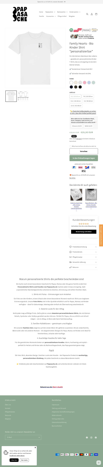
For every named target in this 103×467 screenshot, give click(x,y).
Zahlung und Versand (59, 408)
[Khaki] (76, 87)
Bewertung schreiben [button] (84, 232)
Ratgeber (8, 419)
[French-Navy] (71, 87)
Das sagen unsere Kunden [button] (101, 235)
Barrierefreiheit (57, 426)
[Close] (35, 448)
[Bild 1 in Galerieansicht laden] (11, 96)
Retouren (8, 415)
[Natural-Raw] (76, 82)
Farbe (72, 79)
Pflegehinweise (10, 412)
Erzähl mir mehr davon (17, 455)
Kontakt (7, 408)
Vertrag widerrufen (58, 419)
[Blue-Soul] (89, 82)
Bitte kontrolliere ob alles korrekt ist (84, 146)
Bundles (72, 178)
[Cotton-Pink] (84, 82)
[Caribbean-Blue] (93, 82)
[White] (71, 82)
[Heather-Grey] (80, 82)
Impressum (55, 405)
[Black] (80, 87)
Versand (79, 139)
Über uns (8, 405)
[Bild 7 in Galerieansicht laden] (23, 96)
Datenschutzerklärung (59, 422)
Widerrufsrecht (57, 415)
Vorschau (83, 151)
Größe (72, 92)
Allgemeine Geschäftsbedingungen (63, 412)
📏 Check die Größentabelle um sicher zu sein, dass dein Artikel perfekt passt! (83, 112)
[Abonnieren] (39, 437)
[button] (50, 12)
